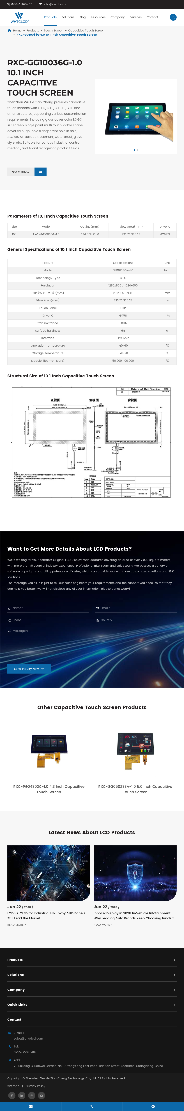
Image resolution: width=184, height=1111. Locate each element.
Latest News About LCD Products (92, 833)
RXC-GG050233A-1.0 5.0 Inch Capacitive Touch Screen (135, 789)
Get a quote (27, 171)
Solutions (68, 17)
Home (17, 30)
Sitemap (13, 1086)
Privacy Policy (35, 1086)
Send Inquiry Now (29, 669)
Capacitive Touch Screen (86, 30)
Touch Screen (53, 30)
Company (118, 17)
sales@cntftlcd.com (55, 4)
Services (136, 17)
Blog (82, 17)
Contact (152, 17)
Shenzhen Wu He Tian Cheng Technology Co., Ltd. (61, 1078)
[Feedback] (153, 1107)
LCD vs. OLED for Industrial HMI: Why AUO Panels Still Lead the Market (46, 916)
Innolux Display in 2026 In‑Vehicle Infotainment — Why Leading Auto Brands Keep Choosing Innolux (134, 916)
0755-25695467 (21, 4)
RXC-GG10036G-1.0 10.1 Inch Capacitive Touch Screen (57, 34)
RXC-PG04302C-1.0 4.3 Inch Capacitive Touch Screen (48, 789)
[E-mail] (30, 1107)
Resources (98, 17)
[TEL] (91, 1107)
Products (50, 17)
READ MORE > (16, 925)
